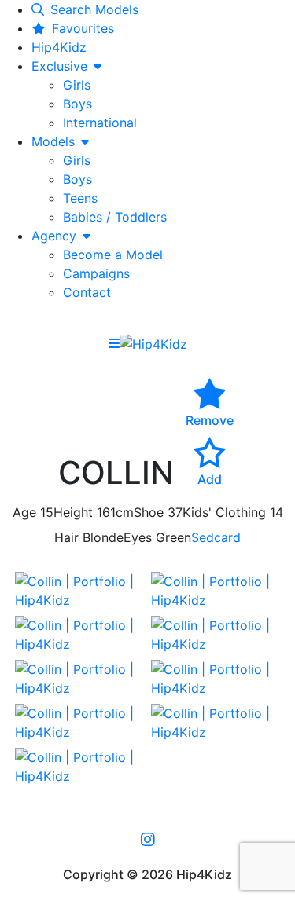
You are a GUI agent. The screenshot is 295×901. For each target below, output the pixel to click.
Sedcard (216, 537)
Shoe (149, 512)
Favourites (83, 28)
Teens (80, 198)
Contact (87, 292)
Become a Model (113, 254)
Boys (77, 104)
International (100, 122)
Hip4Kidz (59, 47)
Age (24, 512)
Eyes (138, 537)
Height (73, 512)
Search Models (94, 9)
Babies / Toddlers (115, 217)
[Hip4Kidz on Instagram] (148, 839)
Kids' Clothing (224, 512)
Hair (66, 537)
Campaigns (96, 273)
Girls (76, 85)
